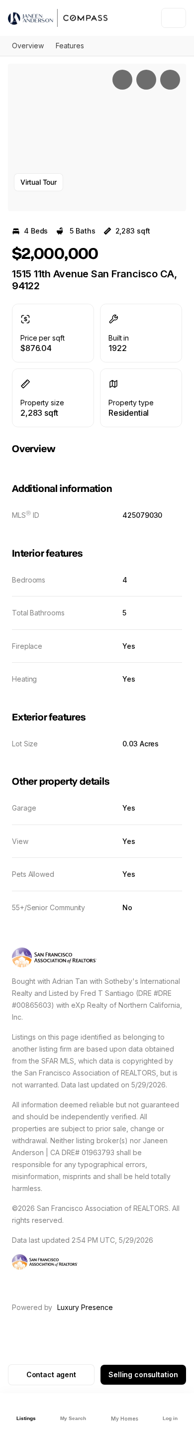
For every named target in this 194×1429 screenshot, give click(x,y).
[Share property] (170, 80)
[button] (97, 137)
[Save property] (146, 80)
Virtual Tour (38, 182)
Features (70, 45)
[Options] (122, 80)
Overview (28, 45)
